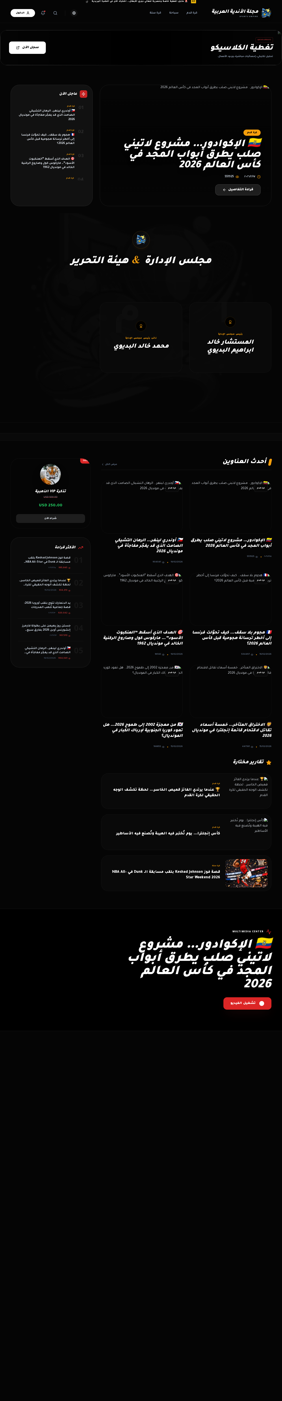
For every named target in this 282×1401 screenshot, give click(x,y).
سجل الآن (30, 47)
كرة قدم (191, 13)
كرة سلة (155, 13)
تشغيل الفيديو (243, 1003)
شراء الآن (50, 518)
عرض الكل (111, 464)
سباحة (173, 13)
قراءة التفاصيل (240, 190)
